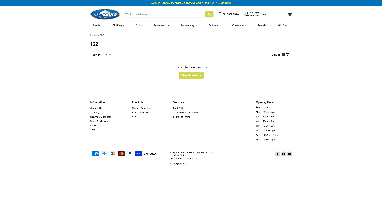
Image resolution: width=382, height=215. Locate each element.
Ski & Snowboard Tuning (185, 112)
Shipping (94, 112)
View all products (191, 75)
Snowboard (160, 25)
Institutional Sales (141, 112)
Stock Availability (99, 121)
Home (93, 35)
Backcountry (188, 25)
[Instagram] (283, 154)
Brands (96, 25)
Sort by (97, 55)
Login (264, 14)
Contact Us (96, 108)
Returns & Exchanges (100, 116)
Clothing (118, 25)
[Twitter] (289, 154)
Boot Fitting (179, 108)
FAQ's (93, 125)
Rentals (262, 25)
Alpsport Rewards (141, 108)
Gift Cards (283, 25)
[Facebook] (277, 154)
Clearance (238, 25)
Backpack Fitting (181, 116)
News (134, 116)
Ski (138, 25)
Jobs (92, 129)
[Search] (209, 14)
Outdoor (214, 25)
